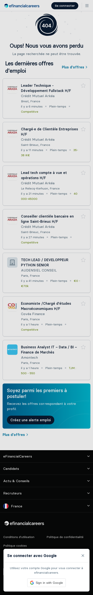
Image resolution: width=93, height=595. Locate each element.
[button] (46, 297)
